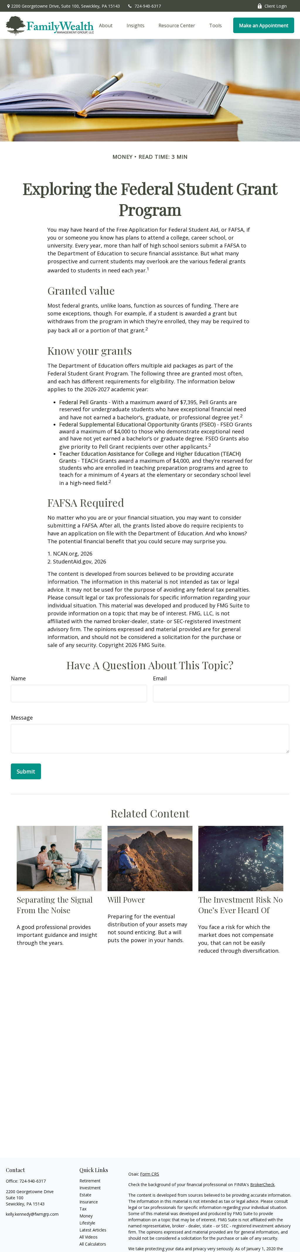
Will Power (126, 899)
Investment (90, 1187)
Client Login (276, 6)
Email (160, 678)
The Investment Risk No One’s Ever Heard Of (240, 904)
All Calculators (92, 1244)
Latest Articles (92, 1230)
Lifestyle (87, 1223)
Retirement (89, 1180)
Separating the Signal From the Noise (55, 904)
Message (22, 717)
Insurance (88, 1202)
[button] (105, 25)
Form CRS (149, 1174)
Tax (82, 1209)
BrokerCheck (262, 1184)
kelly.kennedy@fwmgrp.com (32, 1214)
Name (18, 678)
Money (86, 1216)
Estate (85, 1195)
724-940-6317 (147, 6)
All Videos (88, 1237)
